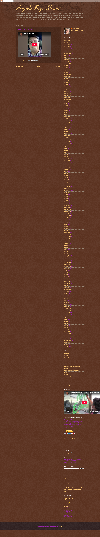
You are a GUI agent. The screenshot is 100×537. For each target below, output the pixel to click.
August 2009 (67, 342)
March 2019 (66, 112)
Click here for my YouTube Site (71, 438)
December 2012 (67, 260)
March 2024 (66, 59)
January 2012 (67, 281)
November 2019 (67, 95)
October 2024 (67, 51)
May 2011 (66, 298)
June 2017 (66, 150)
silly (65, 379)
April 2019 (66, 110)
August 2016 (66, 169)
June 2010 (66, 321)
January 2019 (67, 116)
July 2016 (66, 171)
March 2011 (66, 302)
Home (39, 66)
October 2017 (67, 142)
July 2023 (66, 66)
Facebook (66, 477)
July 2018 (66, 129)
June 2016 (66, 173)
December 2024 (67, 49)
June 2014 (66, 222)
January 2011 (66, 306)
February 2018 (67, 133)
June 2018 (66, 131)
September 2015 (67, 190)
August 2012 (66, 268)
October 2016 (67, 167)
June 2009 (66, 346)
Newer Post (19, 66)
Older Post (58, 66)
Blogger (60, 526)
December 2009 (67, 334)
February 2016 (67, 182)
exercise (66, 364)
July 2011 (66, 294)
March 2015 (66, 203)
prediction (66, 374)
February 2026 (67, 42)
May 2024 (66, 57)
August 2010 (66, 317)
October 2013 (67, 239)
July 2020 (66, 78)
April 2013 (66, 251)
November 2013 (67, 237)
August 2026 (67, 40)
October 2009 (67, 338)
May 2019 (66, 108)
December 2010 (67, 308)
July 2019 (66, 104)
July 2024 (66, 55)
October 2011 (67, 287)
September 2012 (67, 266)
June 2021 (66, 72)
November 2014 (67, 211)
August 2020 (67, 76)
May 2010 (66, 323)
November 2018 (67, 121)
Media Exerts (67, 479)
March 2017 (66, 156)
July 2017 (66, 148)
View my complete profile (77, 30)
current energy (67, 362)
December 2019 (67, 93)
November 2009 (67, 336)
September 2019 (67, 99)
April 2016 (66, 178)
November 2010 (67, 311)
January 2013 (67, 258)
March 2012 (66, 277)
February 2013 (67, 256)
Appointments (67, 475)
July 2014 (66, 220)
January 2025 (67, 47)
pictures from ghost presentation (71, 370)
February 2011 (67, 304)
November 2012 (67, 262)
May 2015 (66, 199)
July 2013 (66, 245)
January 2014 (67, 232)
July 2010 (66, 319)
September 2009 (67, 340)
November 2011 (67, 285)
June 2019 (66, 106)
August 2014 (66, 218)
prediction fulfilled (68, 377)
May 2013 (66, 249)
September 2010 (67, 315)
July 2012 (66, 270)
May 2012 (66, 275)
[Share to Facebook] (36, 60)
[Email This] (31, 60)
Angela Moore (76, 28)
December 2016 (67, 163)
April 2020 (66, 85)
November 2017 (67, 140)
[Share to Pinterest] (37, 60)
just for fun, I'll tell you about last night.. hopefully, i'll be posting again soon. (73, 489)
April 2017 (66, 154)
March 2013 (66, 254)
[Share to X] (34, 60)
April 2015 (66, 201)
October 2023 (67, 61)
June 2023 (66, 68)
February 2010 (67, 330)
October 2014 (67, 213)
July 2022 (66, 70)
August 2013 (66, 243)
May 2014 (66, 224)
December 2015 (67, 186)
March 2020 (66, 87)
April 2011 (66, 300)
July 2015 (66, 194)
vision (65, 381)
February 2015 (67, 205)
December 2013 (67, 234)
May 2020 (66, 83)
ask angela (66, 355)
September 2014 (67, 216)
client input (66, 358)
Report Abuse (67, 385)
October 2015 (67, 188)
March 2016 (66, 180)
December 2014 (67, 209)
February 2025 (67, 45)
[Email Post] (29, 60)
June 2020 (66, 80)
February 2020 (67, 89)
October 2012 (67, 264)
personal (66, 368)
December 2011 (67, 283)
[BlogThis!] (33, 60)
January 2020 (67, 91)
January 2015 (67, 207)
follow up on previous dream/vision (72, 366)
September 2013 (67, 241)
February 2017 (67, 159)
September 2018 (67, 125)
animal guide (66, 353)
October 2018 (67, 123)
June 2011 (66, 296)
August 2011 (66, 292)
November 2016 (67, 165)
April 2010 (66, 325)
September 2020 (67, 74)
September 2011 (67, 289)
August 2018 (66, 127)
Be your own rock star (69, 499)
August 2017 (66, 146)
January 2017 (67, 161)
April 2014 (66, 226)
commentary (66, 360)
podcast (65, 372)
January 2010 (67, 332)
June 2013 (66, 247)
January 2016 (67, 184)
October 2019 (67, 97)
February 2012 (67, 279)
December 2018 (67, 118)
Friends (65, 481)
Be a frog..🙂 (67, 503)
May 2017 (66, 152)
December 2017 (67, 137)
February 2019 (67, 114)
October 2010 (67, 313)
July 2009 (66, 344)
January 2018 (67, 135)
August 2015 (66, 192)
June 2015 (66, 197)
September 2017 (67, 144)
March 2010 (66, 327)
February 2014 (67, 230)
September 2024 (67, 53)
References (66, 483)
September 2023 (67, 63)
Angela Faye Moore (38, 8)
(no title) (66, 506)
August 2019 (66, 101)
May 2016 (66, 175)
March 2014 (66, 228)
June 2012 (66, 272)
